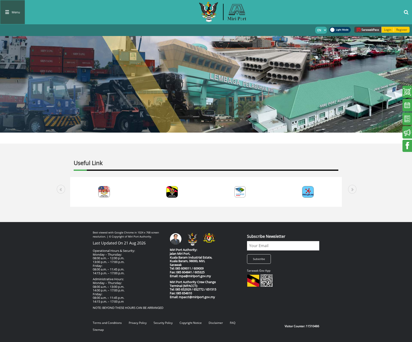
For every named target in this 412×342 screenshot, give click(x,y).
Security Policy (163, 323)
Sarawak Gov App (258, 271)
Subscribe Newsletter (266, 236)
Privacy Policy (138, 323)
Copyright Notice (191, 323)
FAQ (232, 323)
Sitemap (98, 330)
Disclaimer (216, 323)
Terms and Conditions (107, 323)
